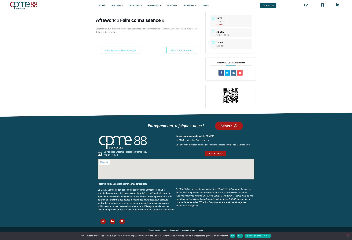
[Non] (347, 235)
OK (232, 236)
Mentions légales (188, 230)
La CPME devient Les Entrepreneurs (192, 140)
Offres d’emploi (154, 230)
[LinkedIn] (233, 73)
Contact (205, 5)
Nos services (153, 5)
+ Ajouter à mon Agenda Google (120, 50)
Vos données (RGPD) (171, 230)
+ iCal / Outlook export (181, 50)
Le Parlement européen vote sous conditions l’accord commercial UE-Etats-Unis (213, 145)
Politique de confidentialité (258, 236)
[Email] (240, 73)
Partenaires (172, 5)
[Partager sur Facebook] (221, 73)
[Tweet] (227, 73)
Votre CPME (115, 5)
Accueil (101, 5)
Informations (188, 5)
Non (240, 236)
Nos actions (134, 5)
